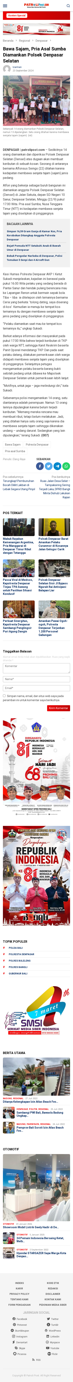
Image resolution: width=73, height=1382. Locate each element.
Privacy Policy (19, 1294)
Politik (33, 1109)
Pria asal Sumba (15, 451)
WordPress (55, 1330)
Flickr (55, 1354)
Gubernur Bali (18, 973)
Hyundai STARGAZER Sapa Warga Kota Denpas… (41, 1255)
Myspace (55, 1342)
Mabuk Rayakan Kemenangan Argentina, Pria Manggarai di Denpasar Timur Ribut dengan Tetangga (18, 545)
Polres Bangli (18, 967)
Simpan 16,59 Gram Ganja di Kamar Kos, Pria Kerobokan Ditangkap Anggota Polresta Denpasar (34, 235)
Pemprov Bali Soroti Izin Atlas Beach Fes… (40, 1129)
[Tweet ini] (49, 466)
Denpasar (22, 1109)
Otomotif (8, 1224)
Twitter (55, 1319)
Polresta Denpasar (37, 444)
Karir (19, 1288)
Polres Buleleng (20, 960)
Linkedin (54, 1336)
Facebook (22, 1319)
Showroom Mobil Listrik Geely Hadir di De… (31, 1227)
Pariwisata (33, 1124)
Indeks (19, 1283)
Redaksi (53, 1288)
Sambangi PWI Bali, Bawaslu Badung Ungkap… (40, 1114)
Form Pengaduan (19, 1305)
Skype (22, 1348)
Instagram (21, 1336)
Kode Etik (53, 1283)
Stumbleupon (22, 1330)
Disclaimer (53, 1294)
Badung (7, 1098)
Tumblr (54, 1325)
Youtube (54, 1348)
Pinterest (22, 1325)
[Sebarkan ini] (40, 466)
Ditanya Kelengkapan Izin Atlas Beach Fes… (30, 1101)
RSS (38, 1360)
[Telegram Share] (57, 466)
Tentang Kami (19, 1299)
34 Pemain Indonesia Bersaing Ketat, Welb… (40, 1240)
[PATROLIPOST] (36, 5)
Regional (18, 1098)
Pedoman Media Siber (53, 1305)
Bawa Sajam (13, 444)
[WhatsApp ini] (66, 466)
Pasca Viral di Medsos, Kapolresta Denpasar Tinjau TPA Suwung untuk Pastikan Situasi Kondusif (18, 586)
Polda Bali (16, 948)
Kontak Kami (53, 1299)
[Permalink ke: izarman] (7, 68)
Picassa (22, 1354)
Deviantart (21, 1342)
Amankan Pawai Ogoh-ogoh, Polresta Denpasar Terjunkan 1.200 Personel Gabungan (53, 627)
